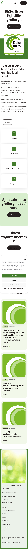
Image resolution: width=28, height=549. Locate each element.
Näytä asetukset (14, 285)
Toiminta (4, 514)
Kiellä (14, 280)
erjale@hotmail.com (7, 502)
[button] (25, 259)
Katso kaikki (13, 214)
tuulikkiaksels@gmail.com (9, 492)
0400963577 (5, 489)
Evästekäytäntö (8, 288)
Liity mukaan (7, 122)
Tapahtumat (5, 531)
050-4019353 (5, 499)
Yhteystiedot (5, 520)
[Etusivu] (7, 2)
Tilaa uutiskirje (16, 546)
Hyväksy (14, 275)
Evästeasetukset (6, 542)
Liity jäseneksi (13, 26)
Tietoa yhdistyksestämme (9, 510)
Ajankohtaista (5, 527)
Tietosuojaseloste (6, 546)
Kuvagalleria (5, 517)
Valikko (24, 3)
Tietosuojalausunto (18, 288)
